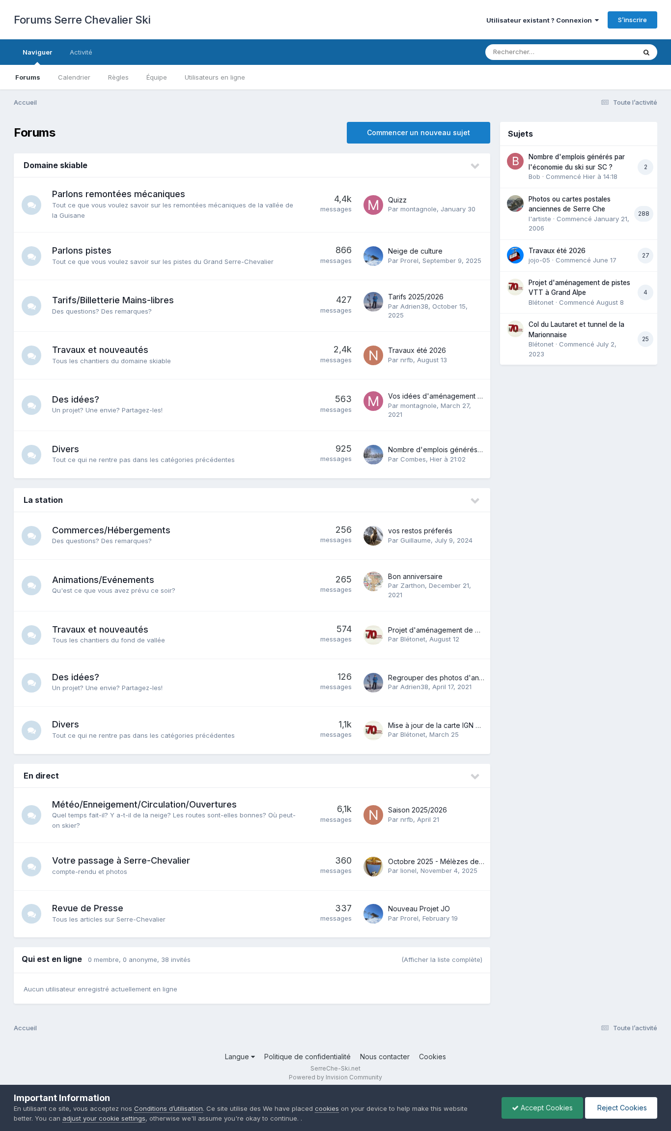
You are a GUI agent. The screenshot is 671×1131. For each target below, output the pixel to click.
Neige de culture (415, 251)
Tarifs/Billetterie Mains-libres (113, 300)
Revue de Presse (87, 908)
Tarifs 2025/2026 (416, 296)
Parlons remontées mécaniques (118, 194)
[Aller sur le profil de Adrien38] (373, 302)
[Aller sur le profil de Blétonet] (373, 635)
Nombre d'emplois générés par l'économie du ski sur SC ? (483, 449)
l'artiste (540, 219)
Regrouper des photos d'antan (438, 677)
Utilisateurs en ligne (215, 77)
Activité (81, 52)
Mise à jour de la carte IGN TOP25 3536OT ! (459, 725)
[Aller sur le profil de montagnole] (373, 205)
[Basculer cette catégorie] (475, 166)
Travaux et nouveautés (100, 350)
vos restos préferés (420, 530)
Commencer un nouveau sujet (418, 132)
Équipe (156, 77)
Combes (413, 459)
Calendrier (74, 77)
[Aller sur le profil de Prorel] (373, 256)
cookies (327, 1108)
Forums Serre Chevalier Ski (82, 19)
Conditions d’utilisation (168, 1108)
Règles (118, 77)
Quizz (397, 200)
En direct (41, 776)
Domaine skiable (55, 165)
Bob (534, 176)
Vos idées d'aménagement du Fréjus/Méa (456, 396)
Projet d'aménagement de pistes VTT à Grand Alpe (471, 630)
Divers (65, 449)
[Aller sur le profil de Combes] (373, 454)
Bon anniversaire (415, 576)
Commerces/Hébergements (111, 530)
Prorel (409, 260)
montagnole (418, 209)
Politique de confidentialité (307, 1056)
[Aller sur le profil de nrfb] (373, 355)
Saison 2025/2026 (417, 810)
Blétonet (412, 639)
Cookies (432, 1056)
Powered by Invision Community (335, 1077)
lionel (408, 870)
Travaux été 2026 (417, 350)
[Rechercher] (646, 52)
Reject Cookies (621, 1107)
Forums (27, 77)
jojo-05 (539, 260)
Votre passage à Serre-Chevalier (121, 860)
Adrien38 (414, 306)
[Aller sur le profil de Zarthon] (373, 581)
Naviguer (37, 52)
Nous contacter (385, 1056)
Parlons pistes (82, 250)
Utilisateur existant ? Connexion (540, 20)
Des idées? (75, 399)
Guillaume (415, 540)
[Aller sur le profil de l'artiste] (515, 203)
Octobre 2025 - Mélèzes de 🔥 (438, 861)
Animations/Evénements (103, 580)
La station (43, 500)
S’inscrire (632, 20)
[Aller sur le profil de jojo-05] (515, 255)
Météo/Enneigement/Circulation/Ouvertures (144, 804)
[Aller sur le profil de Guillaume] (373, 536)
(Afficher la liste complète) (441, 959)
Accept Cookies (546, 1107)
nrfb (406, 360)
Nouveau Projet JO (419, 908)
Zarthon (412, 585)
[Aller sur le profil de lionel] (373, 866)
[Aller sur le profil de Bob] (515, 161)
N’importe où (603, 52)
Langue (238, 1056)
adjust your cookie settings (103, 1118)
